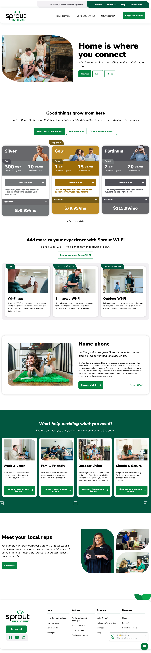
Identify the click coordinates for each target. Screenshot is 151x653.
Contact (98, 4)
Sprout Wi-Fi (52, 628)
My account (136, 4)
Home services (62, 15)
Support (111, 4)
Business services (86, 15)
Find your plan (53, 623)
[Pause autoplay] (75, 503)
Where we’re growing (106, 623)
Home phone (52, 632)
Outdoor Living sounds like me (93, 490)
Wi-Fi (98, 73)
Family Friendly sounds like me (55, 490)
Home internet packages (57, 618)
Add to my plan (76, 131)
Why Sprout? (108, 15)
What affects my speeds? (102, 131)
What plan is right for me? (49, 131)
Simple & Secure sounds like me (130, 490)
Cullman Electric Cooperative (71, 5)
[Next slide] (145, 503)
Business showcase (80, 635)
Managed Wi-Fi (78, 625)
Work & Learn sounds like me (18, 490)
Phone (110, 73)
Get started (16, 629)
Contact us (9, 565)
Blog (123, 4)
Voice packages (78, 630)
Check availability (134, 15)
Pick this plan (25, 182)
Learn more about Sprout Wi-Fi (75, 255)
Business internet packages (79, 619)
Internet (85, 73)
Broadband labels (76, 221)
